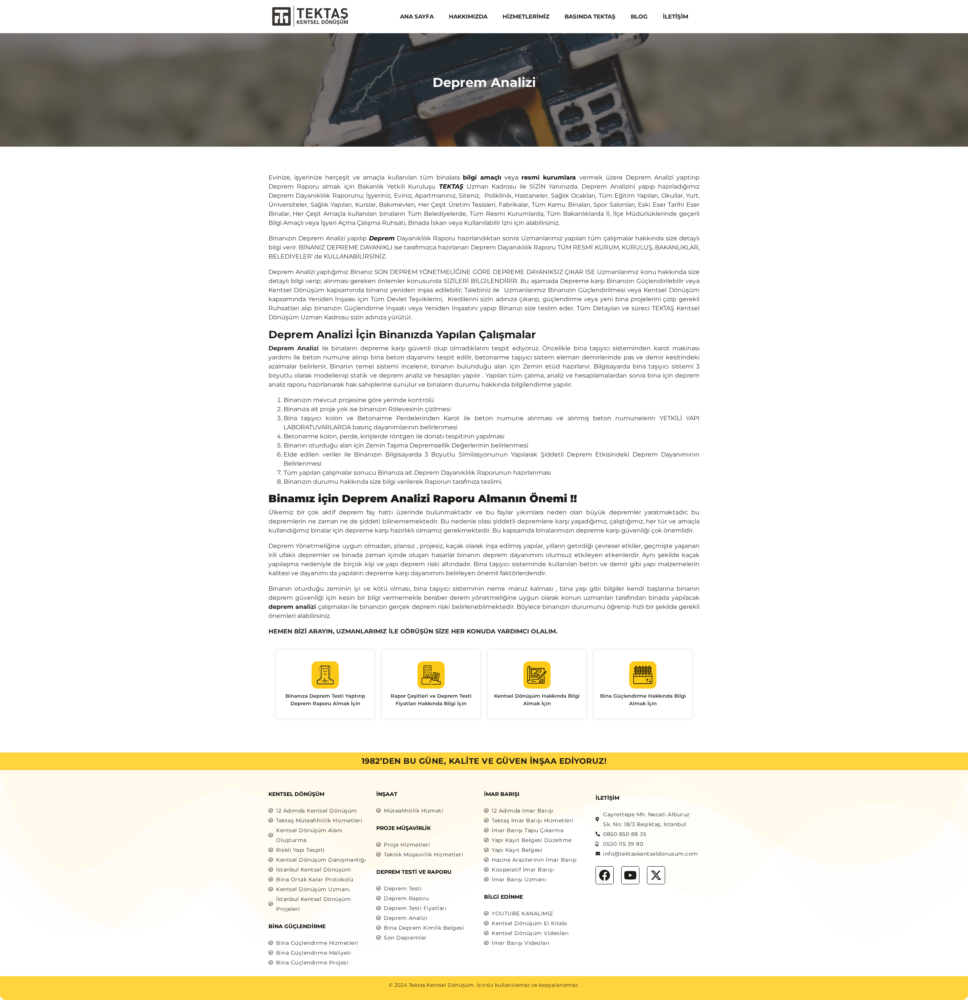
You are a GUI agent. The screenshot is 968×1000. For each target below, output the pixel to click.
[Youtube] (630, 875)
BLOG (639, 16)
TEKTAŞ (451, 186)
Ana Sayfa (417, 16)
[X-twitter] (656, 875)
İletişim (675, 16)
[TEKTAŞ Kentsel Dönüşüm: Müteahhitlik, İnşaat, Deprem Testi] (310, 16)
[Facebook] (605, 875)
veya (519, 177)
